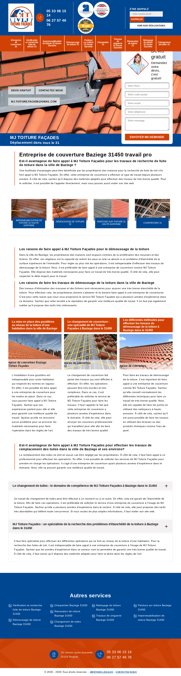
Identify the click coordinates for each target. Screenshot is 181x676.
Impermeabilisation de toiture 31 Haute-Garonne (52, 43)
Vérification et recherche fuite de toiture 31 (32, 43)
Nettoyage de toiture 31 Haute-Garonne (148, 43)
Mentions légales (101, 672)
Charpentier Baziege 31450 (70, 605)
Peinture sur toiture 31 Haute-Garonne (88, 43)
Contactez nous (51, 90)
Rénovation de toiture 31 (132, 43)
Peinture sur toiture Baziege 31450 (154, 607)
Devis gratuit (21, 90)
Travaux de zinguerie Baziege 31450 (108, 617)
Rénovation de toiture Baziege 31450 (67, 613)
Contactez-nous (126, 672)
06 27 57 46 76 (56, 22)
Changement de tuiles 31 (164, 43)
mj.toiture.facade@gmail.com (34, 101)
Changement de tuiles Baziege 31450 (67, 623)
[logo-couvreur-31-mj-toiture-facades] (21, 18)
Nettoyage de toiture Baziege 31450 (108, 607)
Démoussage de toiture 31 (72, 43)
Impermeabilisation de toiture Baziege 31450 (151, 617)
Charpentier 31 (103, 43)
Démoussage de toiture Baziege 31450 (27, 621)
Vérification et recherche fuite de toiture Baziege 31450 (27, 609)
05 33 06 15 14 (56, 13)
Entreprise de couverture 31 (16, 43)
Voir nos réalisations (151, 25)
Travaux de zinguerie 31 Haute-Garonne (117, 43)
